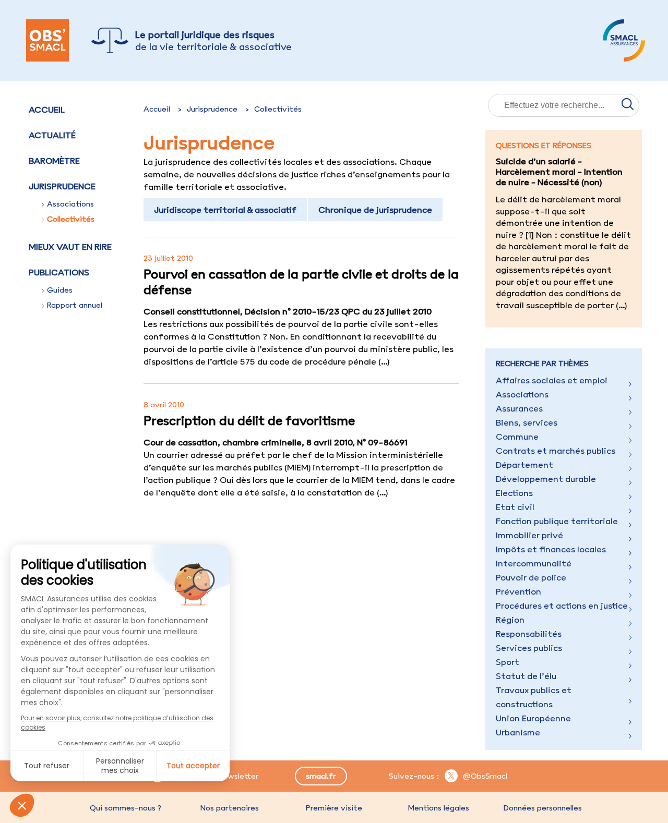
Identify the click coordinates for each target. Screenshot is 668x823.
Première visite (334, 808)
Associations (70, 204)
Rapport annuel (74, 305)
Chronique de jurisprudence (375, 209)
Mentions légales (438, 808)
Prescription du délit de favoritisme (249, 420)
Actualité (52, 135)
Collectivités (70, 219)
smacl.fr (321, 776)
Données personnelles (543, 808)
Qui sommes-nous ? (125, 808)
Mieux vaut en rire (70, 246)
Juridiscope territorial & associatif (225, 209)
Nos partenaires (229, 808)
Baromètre (54, 160)
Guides (60, 290)
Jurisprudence (212, 109)
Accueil (47, 109)
